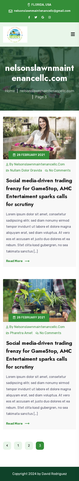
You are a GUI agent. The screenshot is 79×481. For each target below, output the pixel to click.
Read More (14, 261)
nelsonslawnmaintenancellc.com (39, 164)
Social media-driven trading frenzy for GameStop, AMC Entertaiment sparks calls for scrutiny (39, 192)
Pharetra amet (21, 333)
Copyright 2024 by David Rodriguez (39, 474)
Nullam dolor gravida (26, 170)
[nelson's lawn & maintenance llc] (15, 34)
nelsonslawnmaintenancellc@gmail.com (42, 11)
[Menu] (73, 34)
